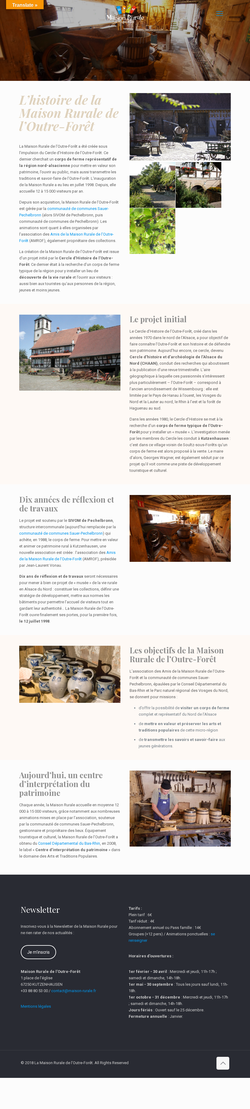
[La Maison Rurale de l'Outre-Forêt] (125, 13)
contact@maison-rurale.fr (73, 990)
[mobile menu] (219, 14)
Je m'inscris (38, 952)
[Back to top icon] (222, 1063)
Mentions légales (36, 1006)
